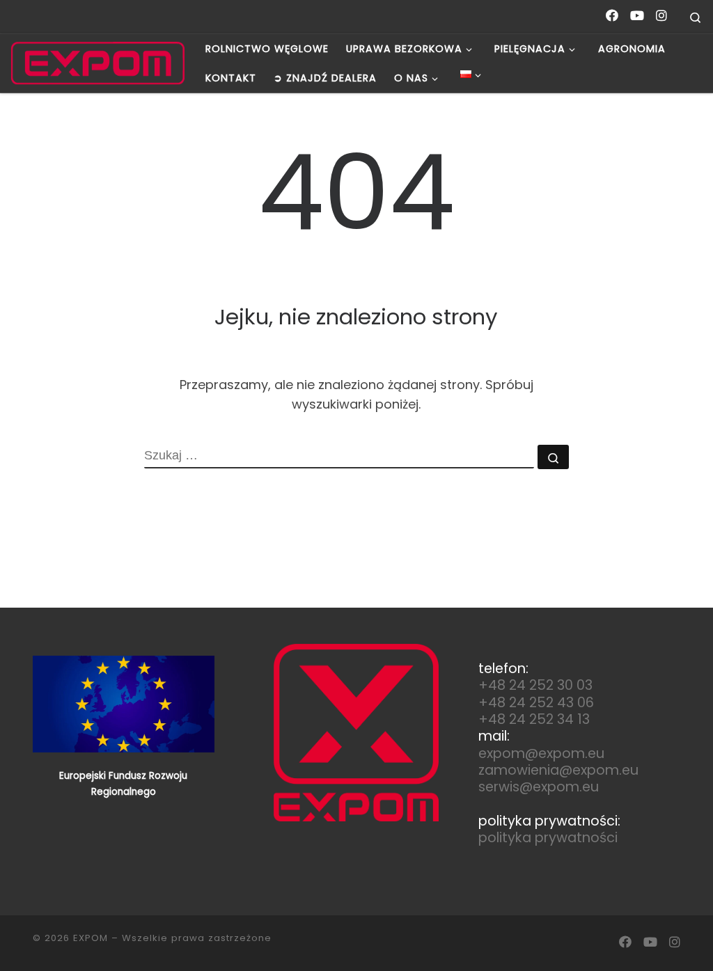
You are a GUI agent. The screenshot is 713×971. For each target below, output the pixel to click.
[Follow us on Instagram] (661, 16)
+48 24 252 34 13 (534, 719)
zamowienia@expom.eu (558, 770)
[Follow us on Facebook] (612, 16)
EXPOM (90, 938)
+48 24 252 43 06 (536, 702)
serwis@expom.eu (538, 786)
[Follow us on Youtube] (637, 16)
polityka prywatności (548, 837)
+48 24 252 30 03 (535, 685)
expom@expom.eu (541, 753)
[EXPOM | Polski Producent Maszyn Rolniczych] (97, 63)
